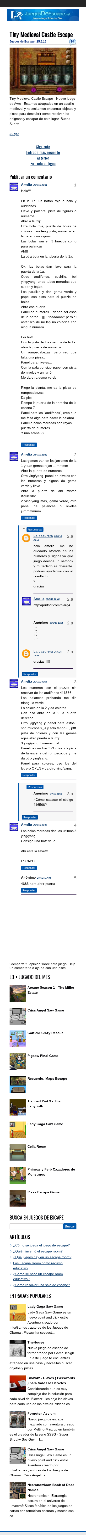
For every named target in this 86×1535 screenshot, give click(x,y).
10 (72, 41)
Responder (28, 444)
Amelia (26, 184)
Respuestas (35, 529)
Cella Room (36, 1146)
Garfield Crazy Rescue (45, 1033)
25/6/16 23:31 (40, 185)
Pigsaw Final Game (43, 1056)
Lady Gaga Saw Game (45, 1124)
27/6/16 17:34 (44, 878)
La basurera (43, 536)
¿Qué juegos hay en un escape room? (42, 1257)
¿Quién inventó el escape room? (38, 1251)
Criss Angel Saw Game (45, 1010)
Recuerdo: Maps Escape (47, 1078)
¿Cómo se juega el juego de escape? (41, 1245)
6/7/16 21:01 (56, 794)
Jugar (14, 134)
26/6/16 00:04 (40, 682)
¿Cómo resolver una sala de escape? (41, 1285)
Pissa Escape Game (43, 1192)
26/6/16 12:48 (52, 599)
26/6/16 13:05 (56, 623)
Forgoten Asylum (41, 1413)
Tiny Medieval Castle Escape (41, 34)
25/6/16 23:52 (40, 455)
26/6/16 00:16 (40, 825)
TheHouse (35, 1342)
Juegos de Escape (22, 41)
